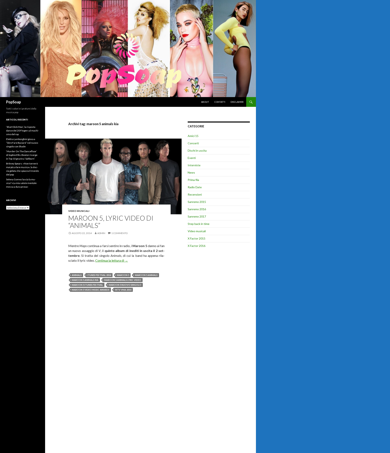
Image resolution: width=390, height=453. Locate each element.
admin (101, 233)
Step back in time (198, 223)
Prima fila (193, 180)
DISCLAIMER (237, 102)
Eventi (192, 158)
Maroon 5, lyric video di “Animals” (110, 221)
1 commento (119, 233)
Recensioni (195, 194)
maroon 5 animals (146, 275)
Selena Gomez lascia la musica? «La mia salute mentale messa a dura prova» (21, 183)
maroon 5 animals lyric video (122, 280)
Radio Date (195, 187)
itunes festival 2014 (99, 275)
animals (77, 275)
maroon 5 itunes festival (87, 284)
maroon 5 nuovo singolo (125, 284)
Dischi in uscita (197, 150)
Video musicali (78, 210)
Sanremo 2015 (197, 202)
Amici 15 (193, 136)
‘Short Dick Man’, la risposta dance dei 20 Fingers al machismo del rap (22, 130)
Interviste (194, 165)
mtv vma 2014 (123, 289)
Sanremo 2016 (197, 209)
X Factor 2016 (196, 245)
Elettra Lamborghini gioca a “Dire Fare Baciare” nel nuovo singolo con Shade (22, 143)
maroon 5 (123, 275)
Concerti (193, 143)
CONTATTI (219, 102)
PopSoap (13, 102)
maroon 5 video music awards (90, 289)
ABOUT (205, 102)
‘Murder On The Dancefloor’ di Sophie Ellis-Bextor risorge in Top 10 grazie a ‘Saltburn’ (21, 155)
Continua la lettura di (111, 260)
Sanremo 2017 (197, 216)
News (191, 172)
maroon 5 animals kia (85, 280)
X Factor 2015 (196, 238)
